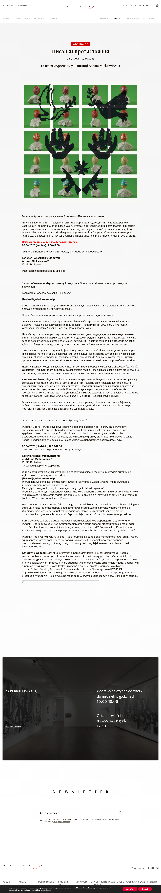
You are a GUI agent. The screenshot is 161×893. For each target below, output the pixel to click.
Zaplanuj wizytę (150, 18)
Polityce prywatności (61, 821)
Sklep (141, 6)
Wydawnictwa (132, 18)
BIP (92, 882)
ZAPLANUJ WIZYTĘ (13, 727)
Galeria (102, 18)
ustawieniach (46, 890)
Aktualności (39, 18)
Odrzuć (145, 889)
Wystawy (7, 18)
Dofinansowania (46, 882)
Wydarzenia (22, 18)
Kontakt (149, 6)
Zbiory (52, 18)
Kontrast (157, 5)
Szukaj (124, 6)
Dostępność (81, 882)
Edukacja (116, 18)
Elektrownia (21, 6)
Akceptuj (129, 889)
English (133, 6)
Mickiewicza (8, 6)
